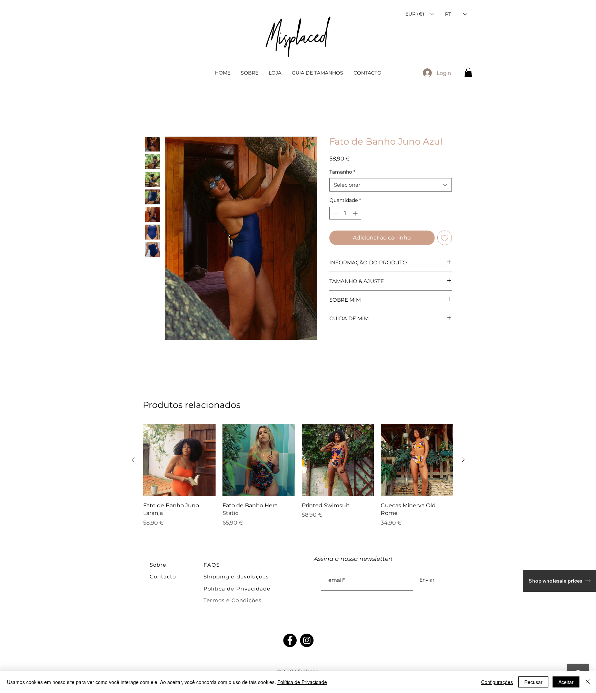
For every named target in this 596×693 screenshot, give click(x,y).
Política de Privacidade (302, 682)
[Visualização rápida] (179, 460)
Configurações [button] (497, 682)
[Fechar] (588, 681)
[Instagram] (307, 640)
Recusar (533, 682)
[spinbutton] (345, 213)
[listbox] (419, 14)
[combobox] (390, 185)
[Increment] (355, 213)
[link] (468, 72)
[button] (419, 14)
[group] (298, 475)
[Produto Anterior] (133, 460)
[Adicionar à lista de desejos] (444, 238)
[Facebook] (290, 640)
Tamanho (342, 172)
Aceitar (566, 682)
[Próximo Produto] (463, 460)
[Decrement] (334, 213)
